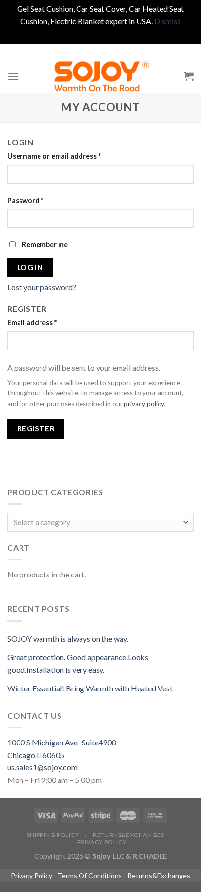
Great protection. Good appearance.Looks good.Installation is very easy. (77, 663)
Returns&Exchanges (128, 834)
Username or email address (53, 156)
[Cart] (189, 76)
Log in (30, 267)
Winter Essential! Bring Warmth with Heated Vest (90, 688)
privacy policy (144, 404)
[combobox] (100, 522)
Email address (32, 322)
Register (36, 428)
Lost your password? (41, 287)
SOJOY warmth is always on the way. (67, 638)
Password (25, 200)
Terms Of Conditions (90, 876)
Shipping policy (53, 834)
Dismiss (167, 21)
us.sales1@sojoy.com (42, 767)
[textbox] (98, 522)
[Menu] (13, 76)
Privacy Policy (102, 842)
